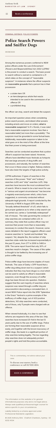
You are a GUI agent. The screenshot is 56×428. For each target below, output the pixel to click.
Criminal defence (13, 34)
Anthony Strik (11, 3)
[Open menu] (6, 13)
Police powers (30, 34)
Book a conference (24, 14)
